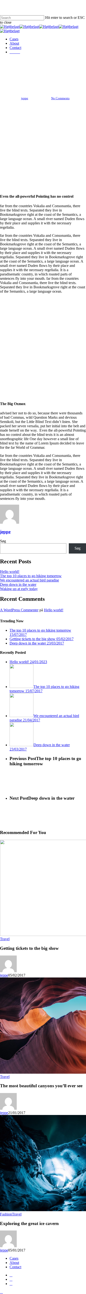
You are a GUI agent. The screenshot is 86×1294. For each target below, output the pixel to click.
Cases (14, 1258)
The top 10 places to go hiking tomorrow (31, 576)
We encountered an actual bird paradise (29, 580)
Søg (3, 541)
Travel (43, 74)
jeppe (24, 98)
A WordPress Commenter (19, 610)
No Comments (60, 98)
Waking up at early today (19, 589)
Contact (15, 1267)
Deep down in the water (18, 584)
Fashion (6, 1214)
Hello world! (9, 572)
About (14, 1263)
